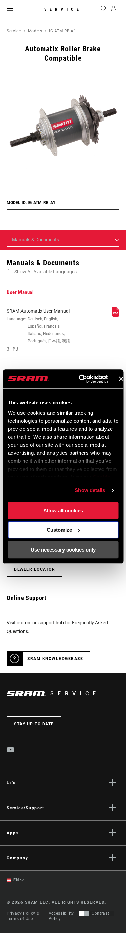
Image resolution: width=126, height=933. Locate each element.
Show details (90, 490)
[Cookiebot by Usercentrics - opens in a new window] (81, 378)
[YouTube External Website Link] (11, 750)
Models (35, 31)
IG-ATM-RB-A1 (62, 31)
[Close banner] (121, 378)
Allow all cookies (63, 510)
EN (15, 880)
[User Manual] (115, 315)
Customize (59, 530)
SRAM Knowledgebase (55, 658)
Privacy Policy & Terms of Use (23, 916)
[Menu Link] (10, 10)
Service (63, 9)
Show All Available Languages (45, 271)
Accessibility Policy (61, 916)
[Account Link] (113, 10)
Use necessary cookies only (63, 550)
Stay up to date (34, 724)
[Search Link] (103, 10)
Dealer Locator (34, 569)
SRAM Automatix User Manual (38, 330)
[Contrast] (84, 913)
